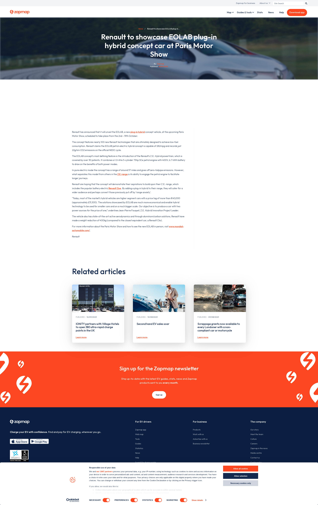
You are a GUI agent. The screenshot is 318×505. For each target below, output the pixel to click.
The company (258, 421)
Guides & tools (244, 12)
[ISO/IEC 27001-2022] (19, 456)
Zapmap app (140, 429)
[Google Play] (39, 441)
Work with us (198, 434)
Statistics (139, 448)
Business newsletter (201, 443)
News (271, 12)
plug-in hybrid (137, 132)
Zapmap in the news (259, 448)
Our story (254, 429)
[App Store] (19, 441)
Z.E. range (122, 174)
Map (229, 12)
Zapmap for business (245, 3)
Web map (139, 434)
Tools (137, 439)
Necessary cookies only (240, 483)
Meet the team (256, 434)
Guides (138, 443)
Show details (197, 500)
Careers (253, 443)
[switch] (134, 500)
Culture (253, 439)
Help (281, 12)
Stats (260, 12)
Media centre (256, 453)
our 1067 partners (104, 471)
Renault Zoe (115, 188)
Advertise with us (200, 439)
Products (196, 429)
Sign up (159, 394)
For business (200, 421)
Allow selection (240, 476)
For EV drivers (143, 421)
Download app (297, 12)
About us (263, 3)
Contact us (255, 457)
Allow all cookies (240, 469)
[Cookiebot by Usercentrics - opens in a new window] (73, 500)
